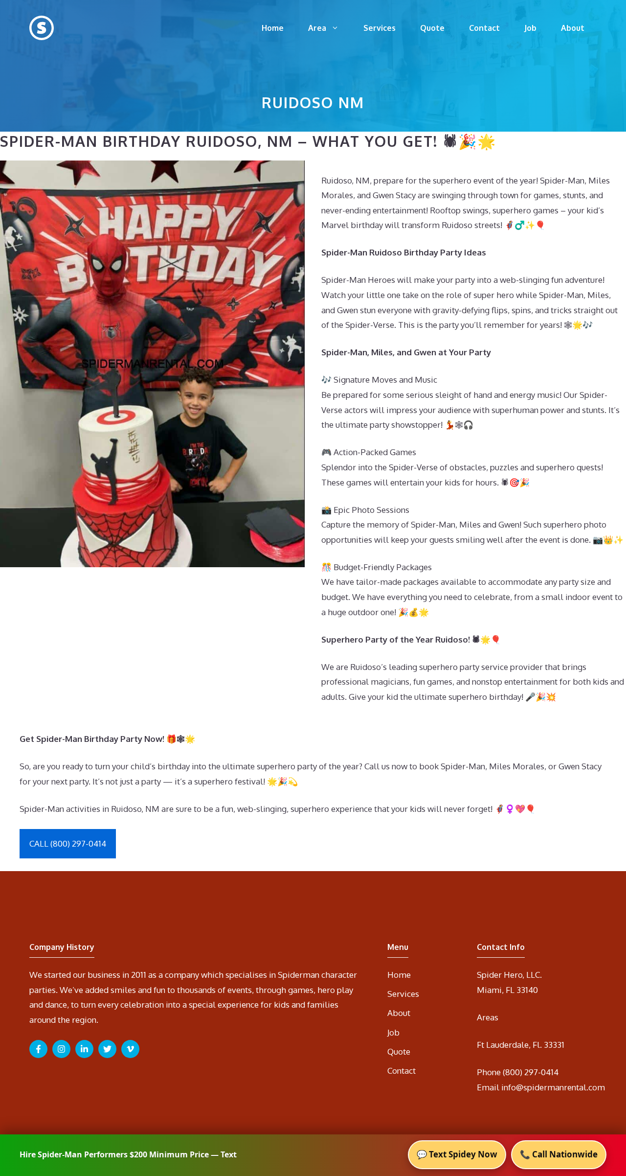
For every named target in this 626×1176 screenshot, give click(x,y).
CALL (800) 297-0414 (67, 843)
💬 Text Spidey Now (457, 1154)
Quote (432, 28)
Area (317, 28)
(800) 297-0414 (531, 1072)
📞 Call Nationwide (559, 1154)
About (572, 28)
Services (379, 28)
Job (530, 28)
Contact (484, 28)
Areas (487, 1017)
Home (273, 28)
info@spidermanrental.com (553, 1087)
